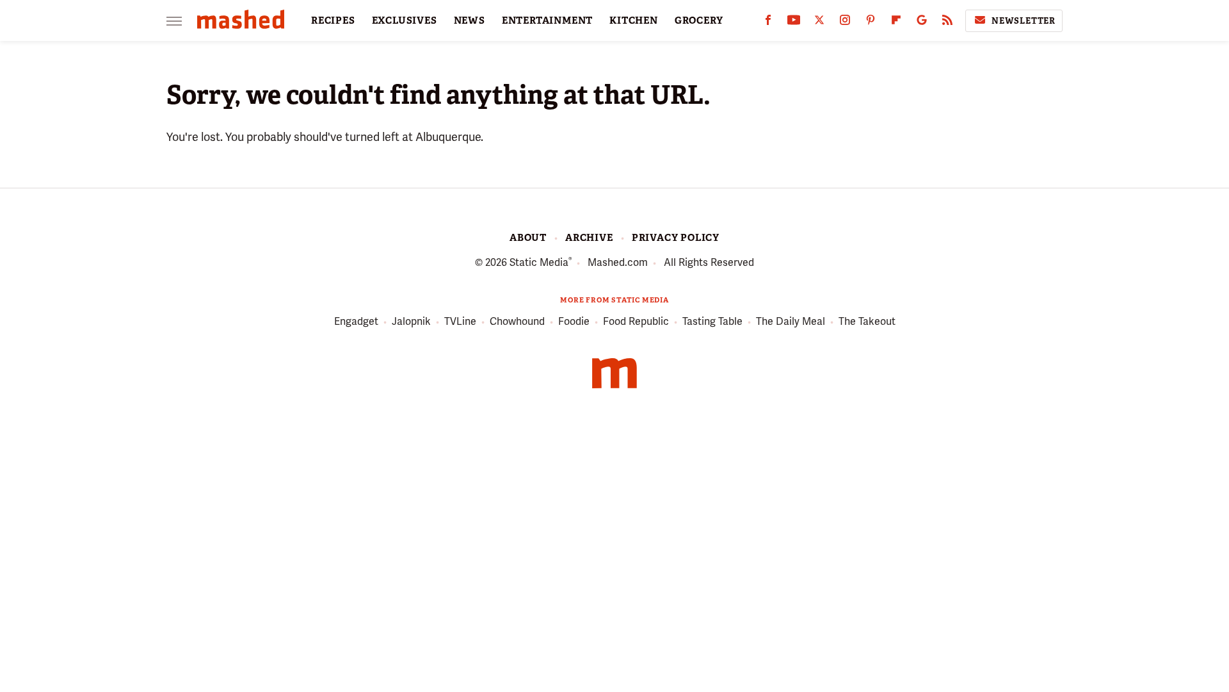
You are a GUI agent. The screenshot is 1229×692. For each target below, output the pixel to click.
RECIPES (333, 20)
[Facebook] (768, 23)
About (528, 237)
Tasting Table (712, 321)
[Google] (921, 23)
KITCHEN (633, 20)
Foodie (574, 321)
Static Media (539, 262)
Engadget (356, 321)
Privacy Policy (675, 237)
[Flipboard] (896, 23)
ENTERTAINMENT (547, 20)
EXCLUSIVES (404, 20)
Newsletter (1024, 20)
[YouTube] (793, 23)
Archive (589, 237)
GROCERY (699, 20)
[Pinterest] (870, 23)
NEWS (469, 20)
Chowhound (517, 321)
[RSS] (947, 23)
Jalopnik (411, 321)
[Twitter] (819, 23)
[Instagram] (845, 23)
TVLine (460, 321)
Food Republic (636, 321)
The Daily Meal (790, 321)
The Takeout (867, 321)
